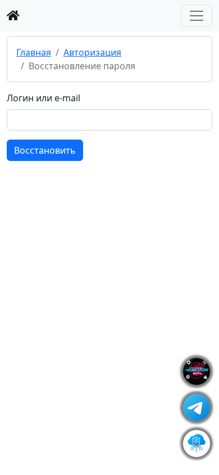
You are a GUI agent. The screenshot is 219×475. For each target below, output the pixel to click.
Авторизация (92, 52)
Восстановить (45, 150)
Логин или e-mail (43, 98)
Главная (33, 52)
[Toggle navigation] (196, 16)
